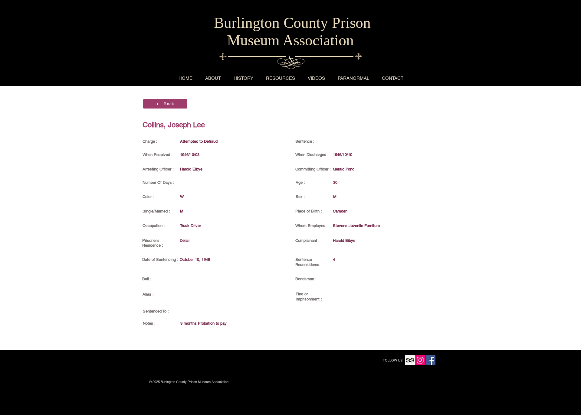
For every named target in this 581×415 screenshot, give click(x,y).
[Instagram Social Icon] (420, 360)
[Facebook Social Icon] (430, 360)
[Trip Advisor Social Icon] (410, 360)
